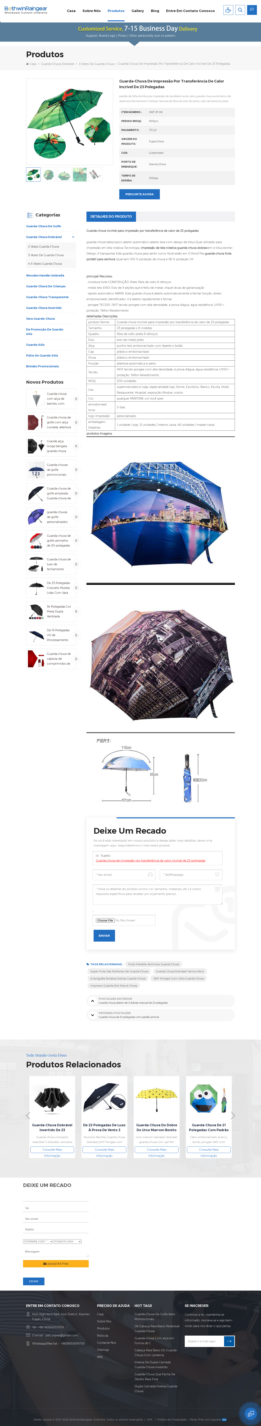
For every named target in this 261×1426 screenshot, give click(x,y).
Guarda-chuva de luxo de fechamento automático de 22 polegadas (59, 565)
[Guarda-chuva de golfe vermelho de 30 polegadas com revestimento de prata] (36, 540)
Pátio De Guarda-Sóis (42, 355)
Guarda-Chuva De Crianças (46, 286)
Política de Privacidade (172, 1419)
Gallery (138, 11)
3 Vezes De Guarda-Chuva (96, 64)
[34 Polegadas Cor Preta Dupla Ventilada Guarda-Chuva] (36, 611)
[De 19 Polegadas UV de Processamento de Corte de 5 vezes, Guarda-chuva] (36, 635)
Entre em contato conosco (190, 11)
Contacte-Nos (106, 1343)
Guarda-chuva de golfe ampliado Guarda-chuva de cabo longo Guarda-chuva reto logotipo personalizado (59, 494)
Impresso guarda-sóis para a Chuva (114, 985)
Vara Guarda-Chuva (40, 319)
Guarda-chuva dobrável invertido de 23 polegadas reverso (52, 1128)
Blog (155, 11)
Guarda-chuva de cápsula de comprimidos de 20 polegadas (59, 659)
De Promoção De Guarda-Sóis (45, 332)
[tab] (111, 217)
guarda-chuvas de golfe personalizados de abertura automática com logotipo (58, 517)
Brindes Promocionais (42, 366)
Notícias (102, 1335)
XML (100, 1357)
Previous (28, 1115)
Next (233, 1115)
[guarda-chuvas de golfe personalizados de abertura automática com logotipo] (36, 517)
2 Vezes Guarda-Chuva (43, 246)
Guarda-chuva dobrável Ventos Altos (180, 971)
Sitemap (103, 1350)
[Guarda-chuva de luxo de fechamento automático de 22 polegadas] (36, 564)
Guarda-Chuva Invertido (44, 308)
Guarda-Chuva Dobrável (57, 64)
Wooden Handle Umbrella (45, 275)
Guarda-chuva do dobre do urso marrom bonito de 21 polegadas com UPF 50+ (156, 1128)
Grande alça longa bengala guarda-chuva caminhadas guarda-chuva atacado (57, 446)
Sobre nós (92, 11)
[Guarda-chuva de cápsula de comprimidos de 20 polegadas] (36, 658)
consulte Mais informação (52, 1150)
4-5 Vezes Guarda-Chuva (45, 264)
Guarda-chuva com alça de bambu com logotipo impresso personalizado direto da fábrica (58, 399)
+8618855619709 (73, 1343)
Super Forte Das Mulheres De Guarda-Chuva (119, 971)
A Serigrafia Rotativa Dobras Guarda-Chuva (118, 978)
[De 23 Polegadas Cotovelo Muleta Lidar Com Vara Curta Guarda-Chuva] (36, 588)
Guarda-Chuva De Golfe (43, 226)
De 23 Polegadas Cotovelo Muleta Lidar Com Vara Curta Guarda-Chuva (58, 588)
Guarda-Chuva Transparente (47, 297)
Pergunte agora (139, 194)
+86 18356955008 (51, 1327)
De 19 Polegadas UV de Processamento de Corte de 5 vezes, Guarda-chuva (58, 635)
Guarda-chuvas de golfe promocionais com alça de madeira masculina (57, 470)
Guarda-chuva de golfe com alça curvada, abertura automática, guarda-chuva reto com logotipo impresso (59, 423)
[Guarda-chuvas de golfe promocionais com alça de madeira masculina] (36, 469)
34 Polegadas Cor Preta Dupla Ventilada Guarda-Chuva (59, 612)
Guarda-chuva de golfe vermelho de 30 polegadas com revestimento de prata (59, 541)
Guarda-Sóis (35, 345)
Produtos (116, 11)
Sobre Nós (104, 1321)
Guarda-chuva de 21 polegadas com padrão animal (209, 1128)
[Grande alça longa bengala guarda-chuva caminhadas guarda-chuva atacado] (36, 446)
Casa (71, 11)
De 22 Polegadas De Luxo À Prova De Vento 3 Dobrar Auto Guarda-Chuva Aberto (104, 1128)
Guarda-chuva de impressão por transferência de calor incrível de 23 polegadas (150, 860)
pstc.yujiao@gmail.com (61, 1335)
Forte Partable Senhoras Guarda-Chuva (153, 964)
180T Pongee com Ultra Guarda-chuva (178, 978)
